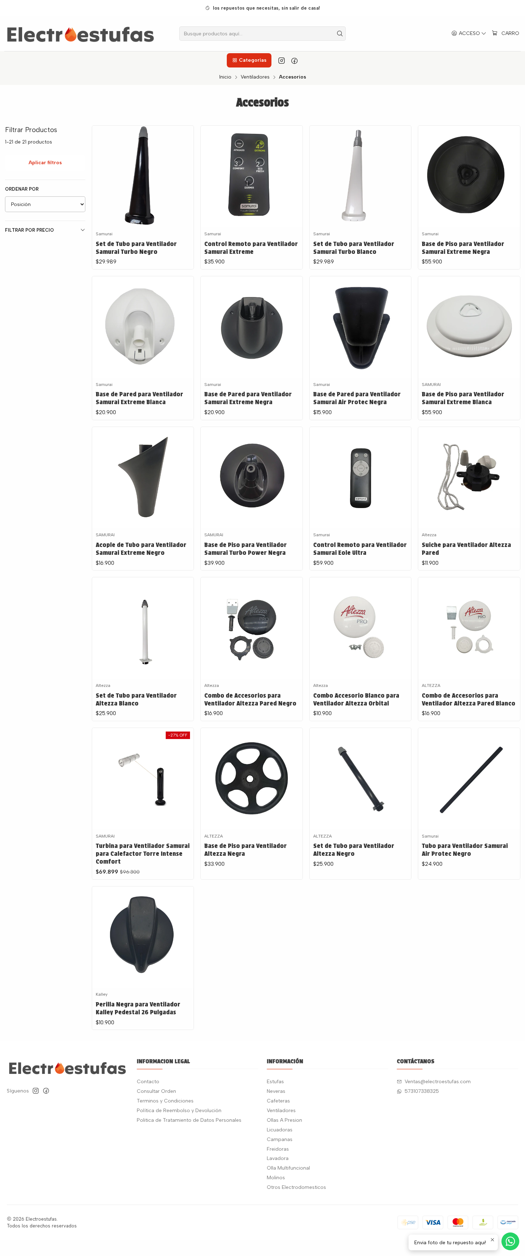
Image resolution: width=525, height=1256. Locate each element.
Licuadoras (279, 1130)
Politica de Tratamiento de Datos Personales (189, 1120)
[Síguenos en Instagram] (281, 60)
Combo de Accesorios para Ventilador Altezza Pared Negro (250, 699)
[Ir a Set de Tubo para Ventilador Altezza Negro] (360, 778)
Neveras (276, 1091)
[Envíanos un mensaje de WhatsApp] (510, 1241)
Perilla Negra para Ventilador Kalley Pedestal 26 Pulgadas (138, 1008)
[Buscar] (340, 33)
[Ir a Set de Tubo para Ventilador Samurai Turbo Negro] (143, 176)
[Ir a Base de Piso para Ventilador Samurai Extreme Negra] (469, 176)
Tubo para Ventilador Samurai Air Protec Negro (465, 849)
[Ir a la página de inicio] (80, 33)
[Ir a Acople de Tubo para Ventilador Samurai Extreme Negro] (143, 477)
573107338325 (422, 1091)
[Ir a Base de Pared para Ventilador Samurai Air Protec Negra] (360, 327)
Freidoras (278, 1149)
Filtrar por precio (29, 230)
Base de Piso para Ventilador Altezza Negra (245, 849)
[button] (249, 60)
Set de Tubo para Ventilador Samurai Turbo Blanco (353, 247)
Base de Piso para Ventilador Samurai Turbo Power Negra (245, 548)
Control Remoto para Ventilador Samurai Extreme (251, 247)
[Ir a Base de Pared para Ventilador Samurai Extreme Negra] (251, 327)
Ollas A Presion (284, 1120)
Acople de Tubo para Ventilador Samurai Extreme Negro (141, 548)
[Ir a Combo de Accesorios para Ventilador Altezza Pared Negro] (251, 628)
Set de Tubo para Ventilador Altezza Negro (353, 849)
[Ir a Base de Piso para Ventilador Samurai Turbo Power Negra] (251, 477)
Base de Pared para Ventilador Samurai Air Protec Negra (357, 398)
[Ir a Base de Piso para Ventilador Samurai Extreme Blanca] (469, 327)
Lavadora (278, 1158)
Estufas (275, 1082)
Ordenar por (22, 189)
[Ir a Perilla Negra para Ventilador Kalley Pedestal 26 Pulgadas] (143, 937)
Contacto (148, 1082)
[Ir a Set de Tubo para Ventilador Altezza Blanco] (143, 628)
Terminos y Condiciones (165, 1101)
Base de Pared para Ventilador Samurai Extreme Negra (248, 398)
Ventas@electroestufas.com (438, 1082)
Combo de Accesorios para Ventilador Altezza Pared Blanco (468, 699)
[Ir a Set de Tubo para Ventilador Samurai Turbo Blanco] (360, 176)
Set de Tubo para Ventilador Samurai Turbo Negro (136, 247)
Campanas (279, 1139)
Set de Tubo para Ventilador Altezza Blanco (136, 699)
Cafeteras (278, 1101)
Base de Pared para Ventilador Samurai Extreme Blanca (139, 398)
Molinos (276, 1178)
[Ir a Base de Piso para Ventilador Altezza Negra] (251, 778)
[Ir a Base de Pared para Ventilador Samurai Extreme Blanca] (143, 327)
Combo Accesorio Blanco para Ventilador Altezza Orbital (356, 699)
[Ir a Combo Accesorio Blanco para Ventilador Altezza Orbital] (360, 628)
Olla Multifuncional (288, 1168)
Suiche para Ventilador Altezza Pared (466, 548)
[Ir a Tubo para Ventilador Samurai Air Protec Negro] (469, 778)
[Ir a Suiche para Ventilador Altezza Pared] (469, 477)
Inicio (225, 77)
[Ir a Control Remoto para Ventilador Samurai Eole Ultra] (360, 477)
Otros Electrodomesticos (296, 1187)
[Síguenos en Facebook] (294, 60)
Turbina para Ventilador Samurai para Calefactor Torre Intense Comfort (143, 853)
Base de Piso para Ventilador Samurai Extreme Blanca (463, 398)
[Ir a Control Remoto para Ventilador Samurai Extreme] (251, 176)
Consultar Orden (156, 1091)
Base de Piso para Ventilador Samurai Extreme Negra (463, 247)
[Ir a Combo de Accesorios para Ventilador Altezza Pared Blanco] (469, 628)
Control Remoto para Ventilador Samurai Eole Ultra (360, 548)
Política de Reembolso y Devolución (179, 1110)
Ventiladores (255, 77)
